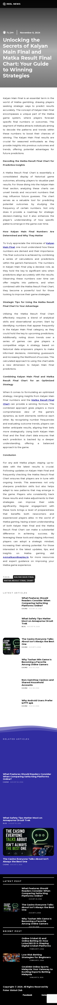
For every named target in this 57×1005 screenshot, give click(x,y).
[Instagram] (37, 995)
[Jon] (5, 32)
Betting (25, 949)
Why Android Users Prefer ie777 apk (37, 701)
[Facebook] (18, 995)
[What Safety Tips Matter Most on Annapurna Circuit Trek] (11, 625)
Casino (25, 608)
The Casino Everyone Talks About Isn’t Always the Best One (38, 641)
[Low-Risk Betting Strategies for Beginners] (11, 957)
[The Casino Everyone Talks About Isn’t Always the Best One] (11, 646)
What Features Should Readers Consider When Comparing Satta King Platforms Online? (36, 602)
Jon (11, 32)
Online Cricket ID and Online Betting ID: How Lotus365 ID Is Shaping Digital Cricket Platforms (36, 942)
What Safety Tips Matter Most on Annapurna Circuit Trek (37, 621)
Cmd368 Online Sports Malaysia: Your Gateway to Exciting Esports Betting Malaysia (37, 970)
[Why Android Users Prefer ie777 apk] (11, 707)
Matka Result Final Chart (19, 581)
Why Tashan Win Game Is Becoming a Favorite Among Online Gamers (37, 662)
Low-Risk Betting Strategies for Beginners (36, 956)
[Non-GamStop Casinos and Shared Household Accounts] (11, 687)
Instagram (46, 995)
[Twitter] (42, 1001)
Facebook (27, 995)
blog (24, 626)
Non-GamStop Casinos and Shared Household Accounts (38, 682)
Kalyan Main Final (24, 577)
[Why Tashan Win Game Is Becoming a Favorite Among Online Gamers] (11, 666)
